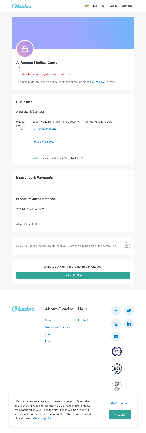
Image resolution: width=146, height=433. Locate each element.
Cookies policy (42, 419)
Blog (48, 341)
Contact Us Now (73, 275)
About (49, 320)
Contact (83, 320)
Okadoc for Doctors (57, 327)
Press (48, 334)
